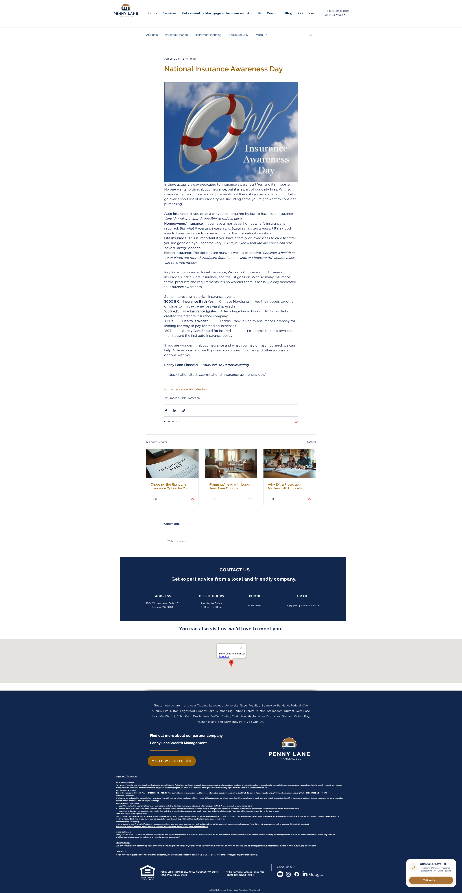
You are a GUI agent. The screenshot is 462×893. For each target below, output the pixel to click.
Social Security (239, 34)
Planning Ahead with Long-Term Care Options (230, 486)
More (259, 34)
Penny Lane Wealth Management (178, 743)
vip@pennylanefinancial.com (303, 605)
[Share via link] (183, 410)
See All (311, 442)
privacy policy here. (307, 846)
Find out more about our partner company (187, 735)
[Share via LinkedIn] (174, 410)
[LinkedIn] (305, 874)
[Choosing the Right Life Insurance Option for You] (172, 463)
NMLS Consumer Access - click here (245, 872)
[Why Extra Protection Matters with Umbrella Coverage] (289, 463)
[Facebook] (297, 874)
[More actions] (295, 59)
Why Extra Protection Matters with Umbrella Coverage (285, 486)
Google (316, 874)
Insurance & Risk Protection (182, 398)
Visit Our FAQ (256, 721)
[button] (306, 13)
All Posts (152, 34)
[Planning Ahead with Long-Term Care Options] (231, 463)
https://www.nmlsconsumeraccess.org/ (285, 793)
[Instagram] (288, 874)
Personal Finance (176, 34)
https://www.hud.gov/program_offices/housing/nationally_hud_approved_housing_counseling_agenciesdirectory (162, 827)
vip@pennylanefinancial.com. (243, 855)
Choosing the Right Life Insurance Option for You (170, 486)
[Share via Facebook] (166, 410)
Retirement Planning (208, 34)
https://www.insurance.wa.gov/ (167, 837)
